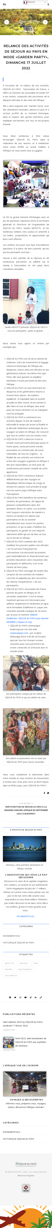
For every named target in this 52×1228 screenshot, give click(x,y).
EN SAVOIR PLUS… (26, 916)
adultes (9, 963)
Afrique (23, 963)
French (31, 2)
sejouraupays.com (19, 632)
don (36, 963)
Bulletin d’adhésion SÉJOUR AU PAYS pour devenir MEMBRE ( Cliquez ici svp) (27, 618)
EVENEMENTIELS (11, 935)
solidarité (11, 975)
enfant (9, 969)
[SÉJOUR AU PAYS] (26, 20)
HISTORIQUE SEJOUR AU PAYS (18, 942)
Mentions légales (26, 1175)
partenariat (25, 969)
